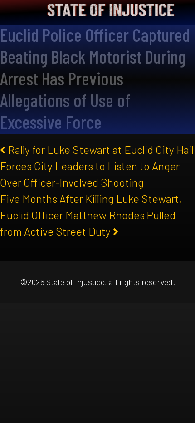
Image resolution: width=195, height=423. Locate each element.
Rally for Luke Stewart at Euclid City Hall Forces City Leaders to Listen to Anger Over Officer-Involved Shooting (97, 166)
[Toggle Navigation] (13, 10)
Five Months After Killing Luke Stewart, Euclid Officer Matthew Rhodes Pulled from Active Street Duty (91, 215)
